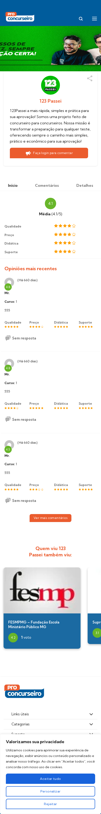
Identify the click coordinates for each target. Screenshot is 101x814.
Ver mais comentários (50, 518)
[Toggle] (91, 714)
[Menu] (94, 18)
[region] (50, 774)
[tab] (13, 185)
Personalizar (50, 791)
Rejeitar (50, 804)
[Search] (81, 19)
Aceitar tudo (50, 779)
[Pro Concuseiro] (20, 17)
